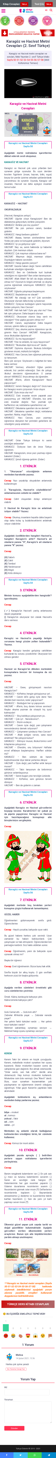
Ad (5, 1387)
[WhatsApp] (35, 1455)
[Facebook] (6, 1455)
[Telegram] (49, 1455)
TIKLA (24, 4)
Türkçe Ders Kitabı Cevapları (28, 1304)
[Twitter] (20, 1455)
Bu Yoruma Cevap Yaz (16, 1369)
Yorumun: (8, 1399)
